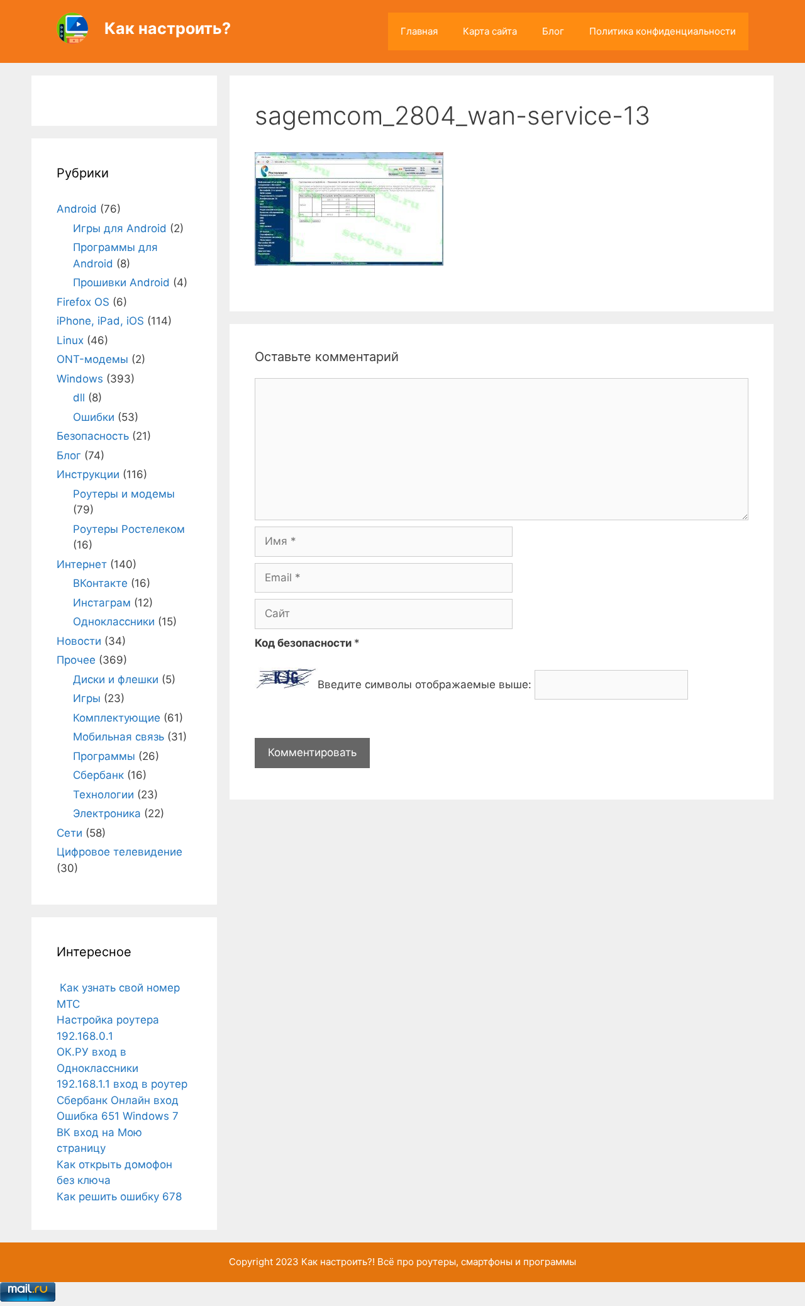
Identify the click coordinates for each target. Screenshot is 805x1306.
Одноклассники (114, 621)
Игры (87, 698)
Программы (104, 756)
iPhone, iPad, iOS (100, 321)
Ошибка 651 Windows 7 (118, 1116)
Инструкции (88, 474)
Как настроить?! (338, 1262)
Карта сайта (490, 31)
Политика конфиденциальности (662, 31)
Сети (69, 833)
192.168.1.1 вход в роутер (122, 1084)
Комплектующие (116, 718)
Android (77, 209)
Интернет (82, 564)
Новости (79, 641)
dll (79, 397)
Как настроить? (167, 28)
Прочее (76, 660)
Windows (80, 378)
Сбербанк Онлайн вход (118, 1100)
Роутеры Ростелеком (129, 529)
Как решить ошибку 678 (119, 1196)
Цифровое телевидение (119, 852)
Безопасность (93, 436)
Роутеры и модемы (124, 494)
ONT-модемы (92, 359)
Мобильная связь (118, 736)
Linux (70, 340)
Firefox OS (83, 302)
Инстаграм (102, 602)
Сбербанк (98, 775)
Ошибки (93, 417)
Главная (419, 31)
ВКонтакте (100, 583)
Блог (553, 31)
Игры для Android (120, 228)
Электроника (107, 813)
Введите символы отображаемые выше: (424, 684)
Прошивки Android (121, 282)
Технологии (103, 794)
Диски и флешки (115, 679)
